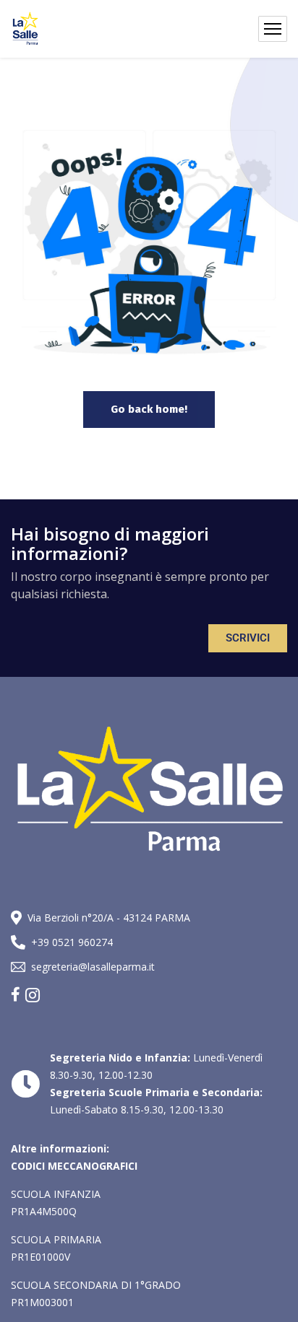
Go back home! (149, 409)
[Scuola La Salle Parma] (25, 29)
